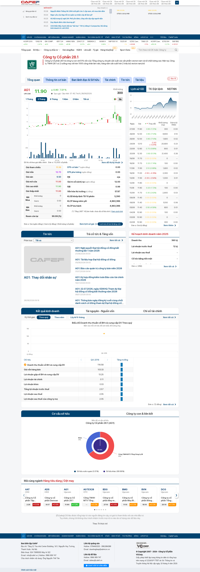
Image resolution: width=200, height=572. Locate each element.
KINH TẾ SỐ (116, 37)
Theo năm (59, 317)
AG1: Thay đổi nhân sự (40, 277)
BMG (124, 489)
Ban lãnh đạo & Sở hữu (85, 80)
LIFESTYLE (144, 37)
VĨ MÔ (107, 37)
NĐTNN (172, 89)
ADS (47, 489)
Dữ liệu (163, 37)
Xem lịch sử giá (87, 224)
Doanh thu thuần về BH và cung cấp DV (46, 365)
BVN (143, 489)
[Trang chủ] (23, 37)
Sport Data (125, 50)
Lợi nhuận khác (31, 384)
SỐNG (136, 37)
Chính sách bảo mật (28, 570)
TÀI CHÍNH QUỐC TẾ (95, 37)
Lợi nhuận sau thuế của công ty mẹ (41, 399)
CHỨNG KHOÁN (40, 37)
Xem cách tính (117, 211)
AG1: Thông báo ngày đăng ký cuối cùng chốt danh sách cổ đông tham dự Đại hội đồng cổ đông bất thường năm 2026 (99, 303)
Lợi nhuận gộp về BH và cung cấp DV (41, 374)
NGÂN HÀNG (80, 37)
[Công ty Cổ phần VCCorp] (143, 548)
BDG (105, 489)
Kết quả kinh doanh (47, 311)
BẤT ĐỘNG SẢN (54, 37)
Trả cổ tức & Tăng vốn (99, 234)
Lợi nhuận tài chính (33, 379)
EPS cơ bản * (78, 167)
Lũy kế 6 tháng (77, 317)
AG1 (66, 489)
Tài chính (110, 80)
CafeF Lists (173, 37)
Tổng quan (26, 50)
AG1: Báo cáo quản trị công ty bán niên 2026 (98, 268)
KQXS (79, 50)
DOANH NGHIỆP (68, 37)
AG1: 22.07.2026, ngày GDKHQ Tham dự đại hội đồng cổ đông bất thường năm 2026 (98, 290)
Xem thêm (168, 225)
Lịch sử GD (137, 89)
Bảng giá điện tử (31, 11)
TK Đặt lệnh (155, 89)
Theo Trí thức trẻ (100, 523)
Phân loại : (28, 240)
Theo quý (43, 317)
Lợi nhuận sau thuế (33, 394)
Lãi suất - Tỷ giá (91, 50)
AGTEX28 (88, 489)
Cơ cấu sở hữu (61, 413)
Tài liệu (139, 80)
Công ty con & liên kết (139, 413)
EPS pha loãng (79, 172)
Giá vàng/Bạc (68, 50)
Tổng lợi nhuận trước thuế (36, 389)
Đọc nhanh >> (103, 8)
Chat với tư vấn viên (97, 566)
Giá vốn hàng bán (32, 369)
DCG (163, 489)
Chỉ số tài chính (152, 311)
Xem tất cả (115, 240)
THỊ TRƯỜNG (127, 37)
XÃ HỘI (29, 37)
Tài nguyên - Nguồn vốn (100, 311)
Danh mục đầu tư (31, 17)
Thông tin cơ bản (55, 80)
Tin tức (125, 80)
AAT (27, 489)
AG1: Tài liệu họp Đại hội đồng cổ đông (95, 259)
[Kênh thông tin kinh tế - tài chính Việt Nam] (30, 3)
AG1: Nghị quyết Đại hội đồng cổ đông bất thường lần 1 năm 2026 (97, 249)
